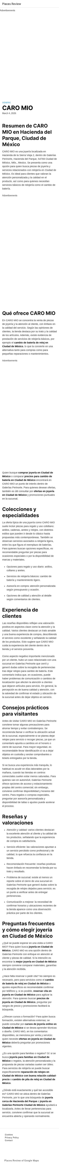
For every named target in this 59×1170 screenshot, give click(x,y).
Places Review (11, 3)
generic (6, 102)
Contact (9, 1140)
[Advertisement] (29, 53)
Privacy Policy (12, 1137)
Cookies (9, 1135)
